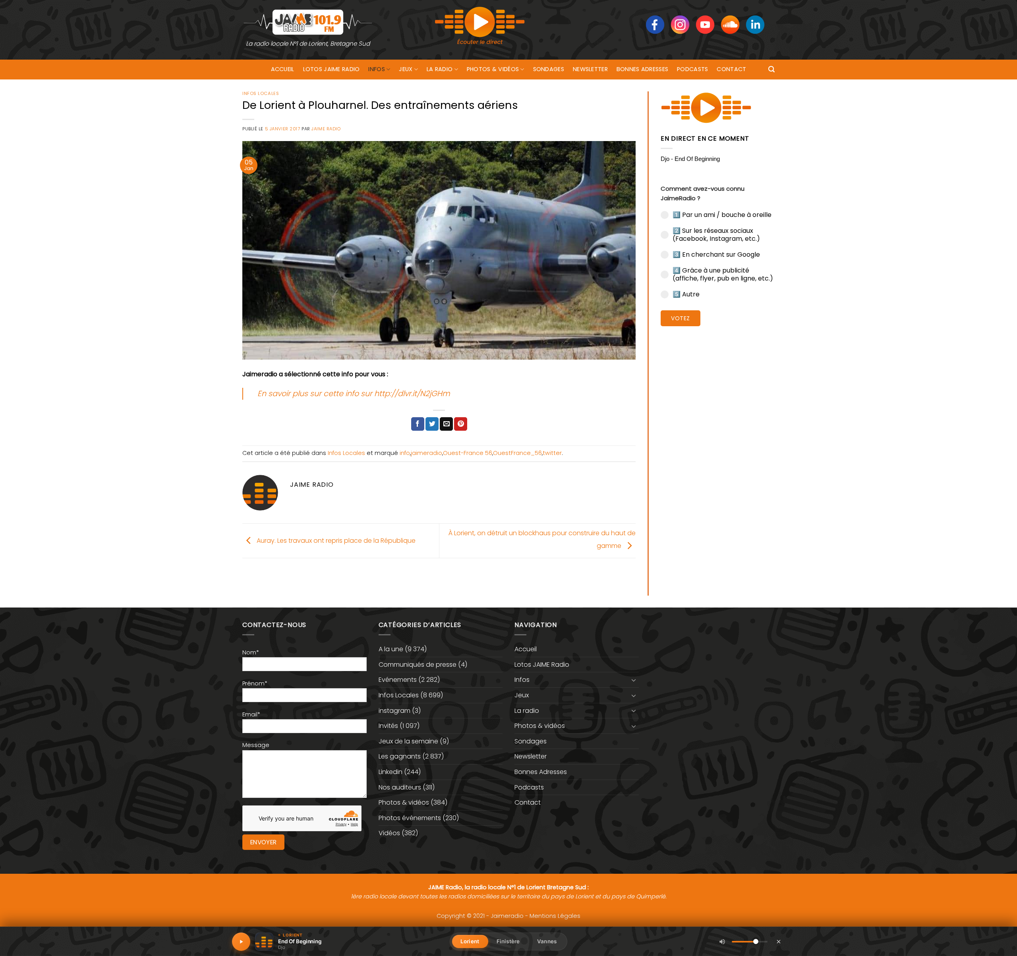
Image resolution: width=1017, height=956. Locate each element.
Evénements (398, 679)
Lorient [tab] (469, 941)
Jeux (405, 69)
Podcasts (692, 69)
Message (255, 745)
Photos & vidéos (493, 69)
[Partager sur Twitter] (432, 424)
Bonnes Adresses (642, 69)
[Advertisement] (718, 455)
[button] (771, 69)
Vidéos (389, 833)
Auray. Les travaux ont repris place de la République (335, 540)
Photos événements (410, 817)
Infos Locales (260, 93)
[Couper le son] (722, 941)
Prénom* (254, 683)
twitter (552, 453)
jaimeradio (426, 453)
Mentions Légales (555, 916)
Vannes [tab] (547, 941)
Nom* (250, 652)
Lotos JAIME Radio (331, 69)
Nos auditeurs (400, 787)
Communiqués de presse (417, 664)
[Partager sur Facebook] (417, 424)
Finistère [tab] (508, 941)
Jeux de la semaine (408, 741)
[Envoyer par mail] (446, 424)
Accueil (282, 69)
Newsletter (590, 69)
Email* (251, 714)
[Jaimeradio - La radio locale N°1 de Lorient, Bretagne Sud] (307, 21)
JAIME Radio (325, 129)
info (405, 453)
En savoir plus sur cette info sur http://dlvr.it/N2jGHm (353, 393)
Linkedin (390, 771)
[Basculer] (634, 680)
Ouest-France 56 (467, 453)
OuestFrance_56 (517, 453)
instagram (394, 710)
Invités (388, 725)
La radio (439, 69)
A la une (391, 649)
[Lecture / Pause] (241, 942)
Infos (376, 69)
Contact (731, 69)
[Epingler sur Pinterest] (460, 424)
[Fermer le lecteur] (778, 941)
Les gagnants (400, 756)
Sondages (548, 69)
